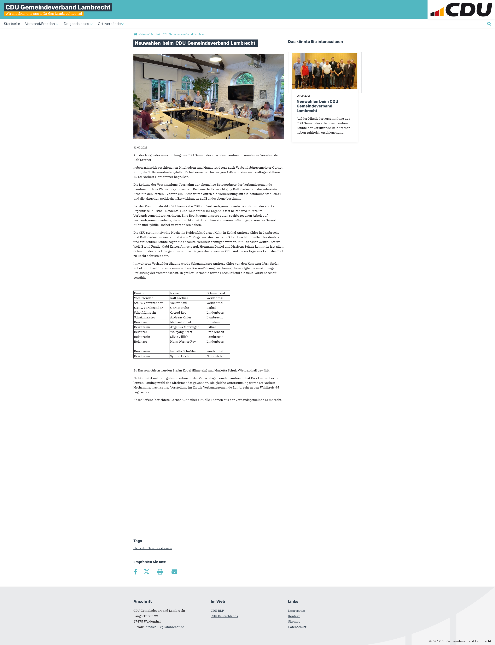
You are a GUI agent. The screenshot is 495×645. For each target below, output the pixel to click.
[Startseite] (461, 2)
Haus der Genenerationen (152, 548)
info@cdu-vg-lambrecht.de (164, 627)
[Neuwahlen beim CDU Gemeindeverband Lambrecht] (325, 54)
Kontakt (294, 616)
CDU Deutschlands (224, 616)
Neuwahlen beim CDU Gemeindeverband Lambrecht (317, 106)
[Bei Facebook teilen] (135, 572)
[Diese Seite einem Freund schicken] (174, 572)
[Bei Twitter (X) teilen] (146, 572)
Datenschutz (297, 627)
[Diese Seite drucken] (160, 572)
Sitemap (294, 621)
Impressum (296, 610)
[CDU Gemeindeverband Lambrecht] (135, 34)
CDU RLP (217, 610)
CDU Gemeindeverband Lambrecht (58, 7)
